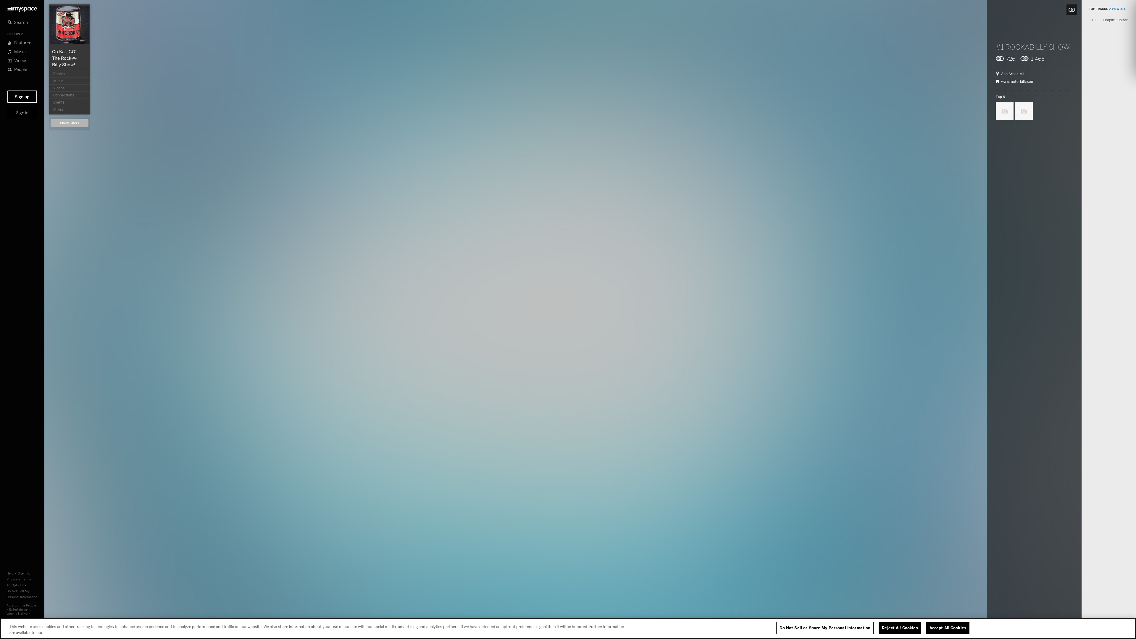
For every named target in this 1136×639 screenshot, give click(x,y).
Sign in (22, 112)
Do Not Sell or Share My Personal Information (825, 627)
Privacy (12, 579)
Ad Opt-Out (15, 585)
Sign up (22, 96)
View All (1119, 9)
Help (10, 573)
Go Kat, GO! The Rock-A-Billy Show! (64, 58)
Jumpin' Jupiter (1115, 19)
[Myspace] (22, 7)
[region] (568, 628)
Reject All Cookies (900, 627)
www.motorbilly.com (1017, 81)
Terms (26, 579)
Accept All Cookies (948, 627)
